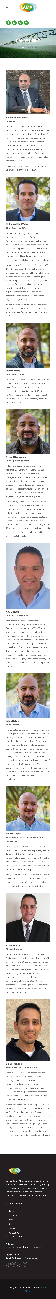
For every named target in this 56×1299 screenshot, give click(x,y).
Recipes (11, 1228)
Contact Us (13, 1232)
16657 (16, 1254)
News (10, 1219)
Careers (12, 1224)
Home (21, 47)
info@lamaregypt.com (31, 1257)
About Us (12, 1215)
